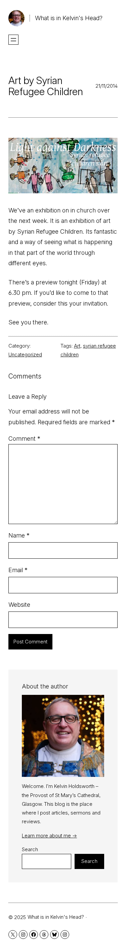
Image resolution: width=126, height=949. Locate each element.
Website (19, 604)
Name (19, 535)
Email (18, 570)
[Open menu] (13, 40)
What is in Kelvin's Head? (68, 18)
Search (30, 849)
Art (77, 346)
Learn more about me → (49, 835)
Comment (24, 438)
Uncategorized (25, 354)
